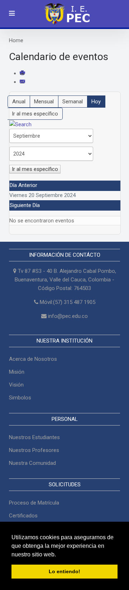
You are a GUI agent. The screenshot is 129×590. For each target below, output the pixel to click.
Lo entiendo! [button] (64, 571)
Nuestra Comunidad (32, 463)
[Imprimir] (23, 73)
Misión (16, 372)
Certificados (23, 515)
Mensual (44, 101)
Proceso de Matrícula (34, 503)
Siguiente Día (25, 205)
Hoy (96, 101)
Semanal (72, 101)
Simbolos (20, 397)
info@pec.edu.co (68, 316)
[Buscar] (20, 124)
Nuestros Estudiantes (34, 437)
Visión (16, 385)
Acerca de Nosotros (33, 359)
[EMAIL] (23, 82)
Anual (18, 101)
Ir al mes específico (35, 113)
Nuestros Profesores (34, 450)
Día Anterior (23, 185)
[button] (58, 555)
